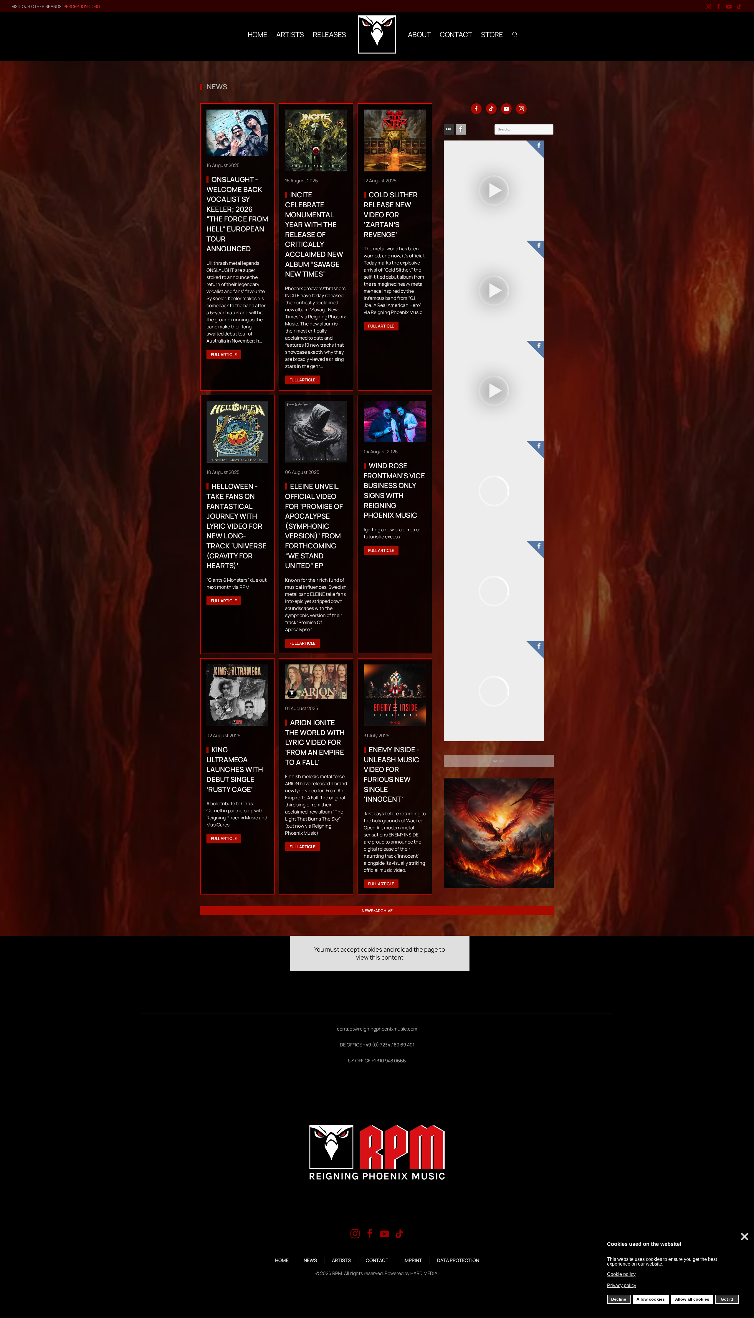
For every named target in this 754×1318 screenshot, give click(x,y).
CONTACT (456, 34)
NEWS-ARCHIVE (377, 910)
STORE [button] (492, 34)
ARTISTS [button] (290, 34)
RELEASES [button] (329, 34)
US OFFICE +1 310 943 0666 (377, 1060)
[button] (515, 34)
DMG (95, 6)
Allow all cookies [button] (692, 1299)
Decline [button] (618, 1299)
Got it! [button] (727, 1299)
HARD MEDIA (423, 1273)
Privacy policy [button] (621, 1285)
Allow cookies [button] (650, 1299)
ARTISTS (341, 1260)
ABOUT (419, 34)
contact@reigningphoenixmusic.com (377, 1029)
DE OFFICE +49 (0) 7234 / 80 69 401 (377, 1044)
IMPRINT (413, 1260)
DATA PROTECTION (458, 1260)
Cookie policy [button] (621, 1274)
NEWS (310, 1260)
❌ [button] (744, 1236)
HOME (257, 34)
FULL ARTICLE (224, 354)
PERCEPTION (76, 6)
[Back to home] (377, 34)
